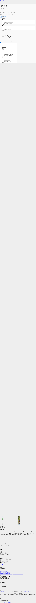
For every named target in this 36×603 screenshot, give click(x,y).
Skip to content (2, 0)
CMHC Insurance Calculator (8, 53)
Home (3, 12)
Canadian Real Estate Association (27, 591)
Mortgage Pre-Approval (7, 29)
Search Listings (4, 47)
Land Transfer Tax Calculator (8, 23)
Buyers (3, 16)
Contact (3, 30)
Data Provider (1, 598)
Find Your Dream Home (7, 26)
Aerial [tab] (3, 564)
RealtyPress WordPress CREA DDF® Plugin (5, 602)
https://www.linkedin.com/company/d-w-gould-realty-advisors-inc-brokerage (11, 574)
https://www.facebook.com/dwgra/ (5, 572)
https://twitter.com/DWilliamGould (5, 573)
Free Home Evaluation (7, 60)
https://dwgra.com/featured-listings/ (5, 571)
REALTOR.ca (3, 591)
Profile (3, 13)
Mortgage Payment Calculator (8, 22)
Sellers (3, 17)
